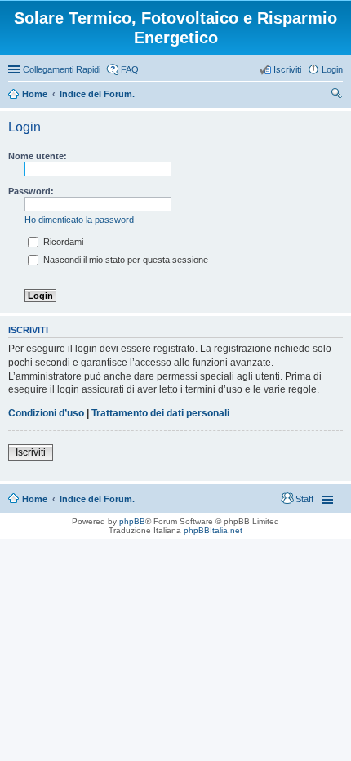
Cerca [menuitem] (336, 95)
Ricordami (62, 242)
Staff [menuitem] (304, 499)
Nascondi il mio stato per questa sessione (124, 260)
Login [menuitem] (332, 69)
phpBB (132, 521)
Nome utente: (37, 156)
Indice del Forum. (97, 499)
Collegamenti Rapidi (61, 69)
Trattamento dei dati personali (160, 413)
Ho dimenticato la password (79, 220)
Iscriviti (31, 452)
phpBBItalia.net (213, 530)
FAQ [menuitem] (130, 69)
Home (34, 499)
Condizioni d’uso (46, 413)
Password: (31, 191)
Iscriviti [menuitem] (287, 69)
